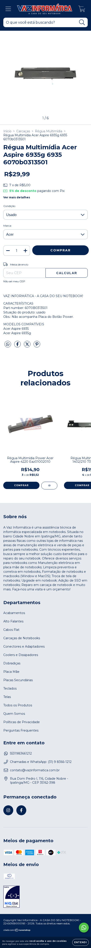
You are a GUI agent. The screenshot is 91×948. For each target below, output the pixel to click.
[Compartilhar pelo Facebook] (18, 346)
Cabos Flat (11, 630)
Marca (7, 225)
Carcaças (23, 131)
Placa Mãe (11, 672)
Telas (7, 697)
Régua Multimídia (48, 131)
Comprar (21, 485)
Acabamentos (14, 613)
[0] (81, 10)
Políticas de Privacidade (21, 722)
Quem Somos (14, 714)
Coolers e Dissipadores (20, 655)
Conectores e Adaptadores (24, 646)
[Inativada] (11, 897)
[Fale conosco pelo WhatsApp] (84, 928)
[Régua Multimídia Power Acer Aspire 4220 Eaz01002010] (49, 485)
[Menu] (8, 8)
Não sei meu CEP (14, 281)
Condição (9, 206)
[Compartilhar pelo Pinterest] (37, 346)
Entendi (80, 942)
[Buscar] (82, 22)
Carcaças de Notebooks (21, 638)
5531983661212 (21, 753)
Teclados (10, 688)
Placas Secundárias (18, 680)
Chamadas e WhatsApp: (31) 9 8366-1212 (41, 762)
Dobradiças (11, 663)
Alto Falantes (13, 621)
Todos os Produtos (17, 705)
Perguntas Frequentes (20, 730)
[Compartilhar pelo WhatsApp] (7, 344)
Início (7, 131)
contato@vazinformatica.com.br (35, 770)
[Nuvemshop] (17, 930)
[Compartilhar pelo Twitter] (27, 346)
